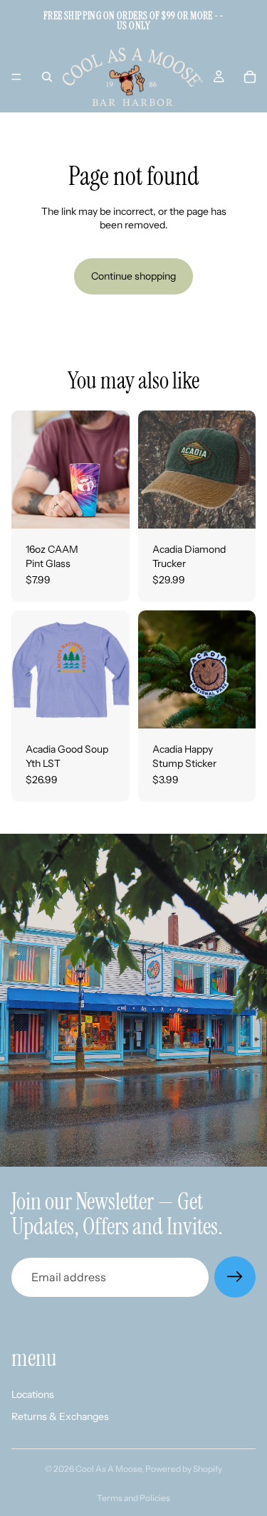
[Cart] (250, 76)
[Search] (47, 76)
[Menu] (16, 76)
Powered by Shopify (183, 1468)
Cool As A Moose (108, 1468)
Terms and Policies (133, 1498)
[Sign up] (235, 1277)
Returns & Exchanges (60, 1417)
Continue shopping (133, 276)
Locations (32, 1394)
